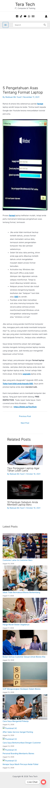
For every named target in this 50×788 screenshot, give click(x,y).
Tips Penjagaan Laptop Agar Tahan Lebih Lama (23, 469)
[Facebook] (17, 16)
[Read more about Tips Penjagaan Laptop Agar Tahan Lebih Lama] (25, 455)
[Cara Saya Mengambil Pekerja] (25, 706)
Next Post (25, 423)
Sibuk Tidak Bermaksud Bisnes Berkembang (21, 592)
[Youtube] (25, 16)
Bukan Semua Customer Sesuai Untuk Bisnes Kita (24, 657)
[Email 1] (33, 16)
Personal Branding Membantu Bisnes (18, 753)
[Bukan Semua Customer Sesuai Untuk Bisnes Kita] (25, 642)
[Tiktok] (21, 16)
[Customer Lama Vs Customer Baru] (25, 545)
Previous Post (25, 416)
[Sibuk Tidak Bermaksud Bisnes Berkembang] (25, 578)
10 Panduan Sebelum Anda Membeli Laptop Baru (22, 503)
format (40, 104)
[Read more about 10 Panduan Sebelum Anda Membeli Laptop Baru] (25, 490)
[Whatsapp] (29, 16)
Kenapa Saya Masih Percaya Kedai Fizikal (20, 764)
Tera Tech (25, 4)
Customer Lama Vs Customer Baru (17, 560)
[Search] (45, 25)
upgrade (27, 374)
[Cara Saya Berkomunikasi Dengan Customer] (10, 739)
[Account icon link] (46, 16)
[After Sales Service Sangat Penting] (10, 728)
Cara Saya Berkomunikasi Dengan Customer (22, 743)
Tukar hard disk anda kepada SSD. (18, 384)
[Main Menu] (5, 25)
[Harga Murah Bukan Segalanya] (25, 610)
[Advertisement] (25, 55)
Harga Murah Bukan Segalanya (16, 624)
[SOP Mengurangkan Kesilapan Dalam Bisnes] (25, 674)
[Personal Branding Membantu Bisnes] (10, 750)
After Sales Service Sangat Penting (18, 732)
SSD (16, 297)
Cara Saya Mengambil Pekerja (16, 721)
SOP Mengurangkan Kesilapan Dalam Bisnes (22, 689)
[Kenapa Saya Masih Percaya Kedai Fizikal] (10, 761)
